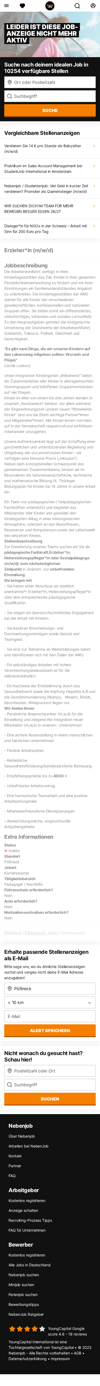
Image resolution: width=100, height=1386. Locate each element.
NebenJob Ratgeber (26, 1314)
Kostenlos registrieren (27, 1200)
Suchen (50, 1099)
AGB (77, 1353)
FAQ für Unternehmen (27, 1230)
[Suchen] (79, 6)
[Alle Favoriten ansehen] (22, 6)
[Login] (93, 6)
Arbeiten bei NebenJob (29, 1146)
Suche (50, 110)
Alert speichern (50, 1030)
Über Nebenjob (22, 1136)
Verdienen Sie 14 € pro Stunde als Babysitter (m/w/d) (42, 148)
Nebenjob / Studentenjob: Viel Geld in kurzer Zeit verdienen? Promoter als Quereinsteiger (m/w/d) (46, 189)
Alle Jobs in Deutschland (30, 1265)
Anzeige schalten (23, 1210)
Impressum (60, 1358)
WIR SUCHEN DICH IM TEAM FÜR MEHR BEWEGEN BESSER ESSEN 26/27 (38, 209)
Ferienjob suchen (23, 1294)
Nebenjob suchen (24, 1274)
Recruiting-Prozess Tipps (30, 1220)
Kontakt (15, 1156)
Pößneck (13, 932)
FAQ (12, 1175)
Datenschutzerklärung (28, 1358)
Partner (15, 1166)
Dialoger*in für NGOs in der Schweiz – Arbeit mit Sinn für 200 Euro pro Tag (45, 229)
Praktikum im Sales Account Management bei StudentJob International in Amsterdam (43, 168)
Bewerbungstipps (24, 1304)
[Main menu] (6, 6)
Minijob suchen (21, 1284)
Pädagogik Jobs (41, 932)
